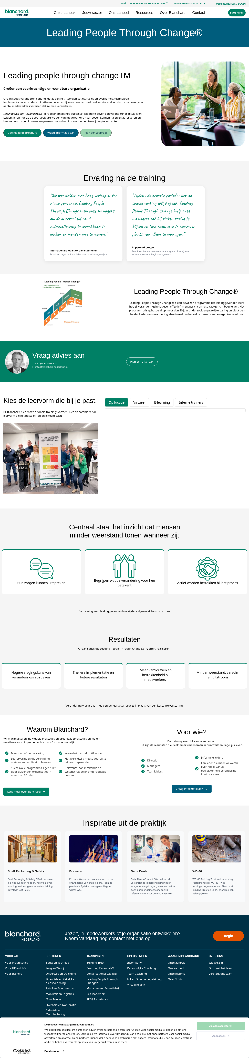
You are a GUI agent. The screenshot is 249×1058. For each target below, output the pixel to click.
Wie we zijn (216, 962)
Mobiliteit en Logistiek (60, 994)
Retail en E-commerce (60, 988)
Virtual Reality (136, 984)
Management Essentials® (103, 988)
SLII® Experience (97, 999)
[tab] (116, 402)
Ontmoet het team (221, 968)
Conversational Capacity (102, 973)
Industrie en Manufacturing (55, 1012)
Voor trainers (13, 973)
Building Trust (95, 962)
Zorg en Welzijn (56, 968)
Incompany (134, 962)
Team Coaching (137, 973)
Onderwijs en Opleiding (61, 973)
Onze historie (176, 973)
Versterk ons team (220, 973)
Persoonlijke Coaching (141, 968)
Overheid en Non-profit (61, 1005)
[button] (22, 133)
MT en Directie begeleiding (144, 979)
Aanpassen (218, 1035)
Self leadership (96, 994)
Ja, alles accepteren (220, 1025)
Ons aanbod (176, 968)
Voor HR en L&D (15, 968)
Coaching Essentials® (100, 968)
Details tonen (52, 1051)
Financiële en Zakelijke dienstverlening (60, 981)
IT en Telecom (54, 999)
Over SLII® (175, 979)
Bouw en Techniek (57, 962)
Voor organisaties (16, 962)
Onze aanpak (176, 962)
